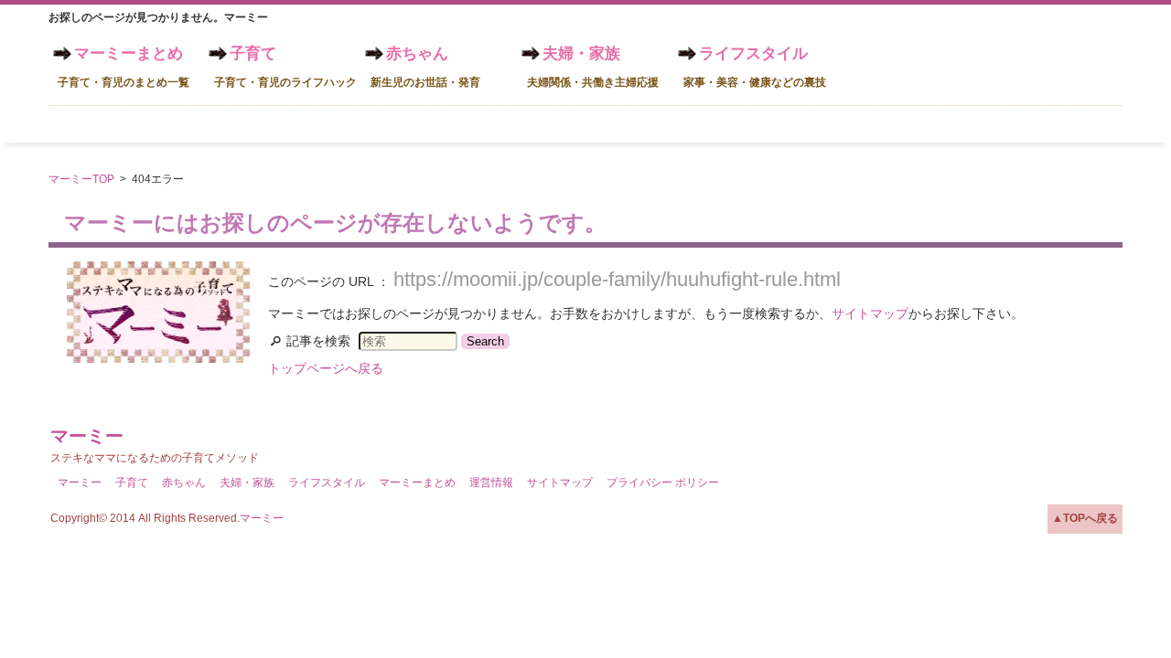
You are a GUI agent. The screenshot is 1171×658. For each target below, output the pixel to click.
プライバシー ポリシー (663, 482)
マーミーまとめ (123, 67)
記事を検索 (318, 341)
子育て (285, 67)
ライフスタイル (754, 67)
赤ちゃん (425, 67)
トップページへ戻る (325, 368)
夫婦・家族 (593, 67)
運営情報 (491, 482)
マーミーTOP (81, 179)
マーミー (87, 436)
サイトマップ (870, 313)
